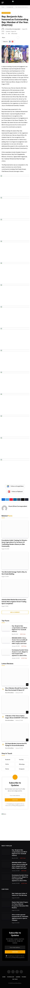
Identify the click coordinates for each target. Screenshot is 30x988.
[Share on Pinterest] (12, 37)
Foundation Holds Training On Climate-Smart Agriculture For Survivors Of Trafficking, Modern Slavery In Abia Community (14, 543)
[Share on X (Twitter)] (10, 37)
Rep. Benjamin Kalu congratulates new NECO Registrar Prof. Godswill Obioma (19, 628)
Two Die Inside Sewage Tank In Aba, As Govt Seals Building (14, 573)
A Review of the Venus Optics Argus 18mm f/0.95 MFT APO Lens (16, 717)
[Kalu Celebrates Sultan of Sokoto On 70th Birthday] (6, 895)
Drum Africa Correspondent (13, 29)
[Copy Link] (15, 37)
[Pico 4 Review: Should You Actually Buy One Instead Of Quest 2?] (15, 677)
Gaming (18, 977)
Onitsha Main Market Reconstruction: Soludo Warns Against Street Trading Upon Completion (14, 602)
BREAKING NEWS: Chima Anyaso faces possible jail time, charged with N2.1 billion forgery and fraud (19, 640)
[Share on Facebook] (7, 37)
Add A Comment (15, 612)
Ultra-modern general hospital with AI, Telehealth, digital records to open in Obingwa (20, 917)
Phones (24, 977)
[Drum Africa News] (15, 2)
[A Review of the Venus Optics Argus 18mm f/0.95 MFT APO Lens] (15, 704)
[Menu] (3, 2)
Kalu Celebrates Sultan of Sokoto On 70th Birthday (19, 894)
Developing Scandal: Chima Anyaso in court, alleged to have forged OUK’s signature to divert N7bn (20, 652)
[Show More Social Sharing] (18, 37)
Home (3, 977)
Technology (10, 977)
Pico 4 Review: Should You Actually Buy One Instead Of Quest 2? (16, 689)
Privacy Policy (15, 805)
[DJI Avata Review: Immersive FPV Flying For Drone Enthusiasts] (15, 732)
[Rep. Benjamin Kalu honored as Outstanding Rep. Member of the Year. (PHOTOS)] (15, 54)
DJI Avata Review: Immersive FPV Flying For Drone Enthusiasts (16, 744)
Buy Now (15, 979)
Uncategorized (6, 12)
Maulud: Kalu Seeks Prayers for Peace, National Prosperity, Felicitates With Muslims (20, 905)
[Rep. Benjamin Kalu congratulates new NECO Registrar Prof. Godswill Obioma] (6, 628)
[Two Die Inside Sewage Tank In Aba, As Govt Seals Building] (15, 561)
